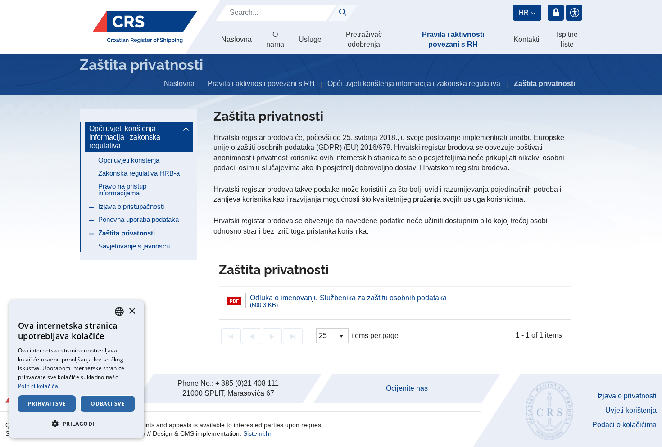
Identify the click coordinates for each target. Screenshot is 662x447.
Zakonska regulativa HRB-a (139, 173)
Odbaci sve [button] (108, 403)
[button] (76, 423)
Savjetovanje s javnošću (134, 246)
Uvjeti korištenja (631, 410)
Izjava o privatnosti (627, 396)
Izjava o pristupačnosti (131, 206)
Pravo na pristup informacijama (122, 189)
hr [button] (524, 12)
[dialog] (76, 369)
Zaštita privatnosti (126, 233)
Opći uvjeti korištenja (128, 160)
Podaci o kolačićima (624, 425)
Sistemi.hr (257, 433)
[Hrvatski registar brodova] (144, 27)
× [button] (131, 311)
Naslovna (236, 39)
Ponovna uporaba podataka (138, 219)
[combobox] (119, 311)
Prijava (556, 13)
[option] (395, 300)
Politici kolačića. (38, 386)
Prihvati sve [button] (47, 403)
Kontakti (526, 39)
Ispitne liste (567, 39)
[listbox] (332, 335)
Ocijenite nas (407, 388)
